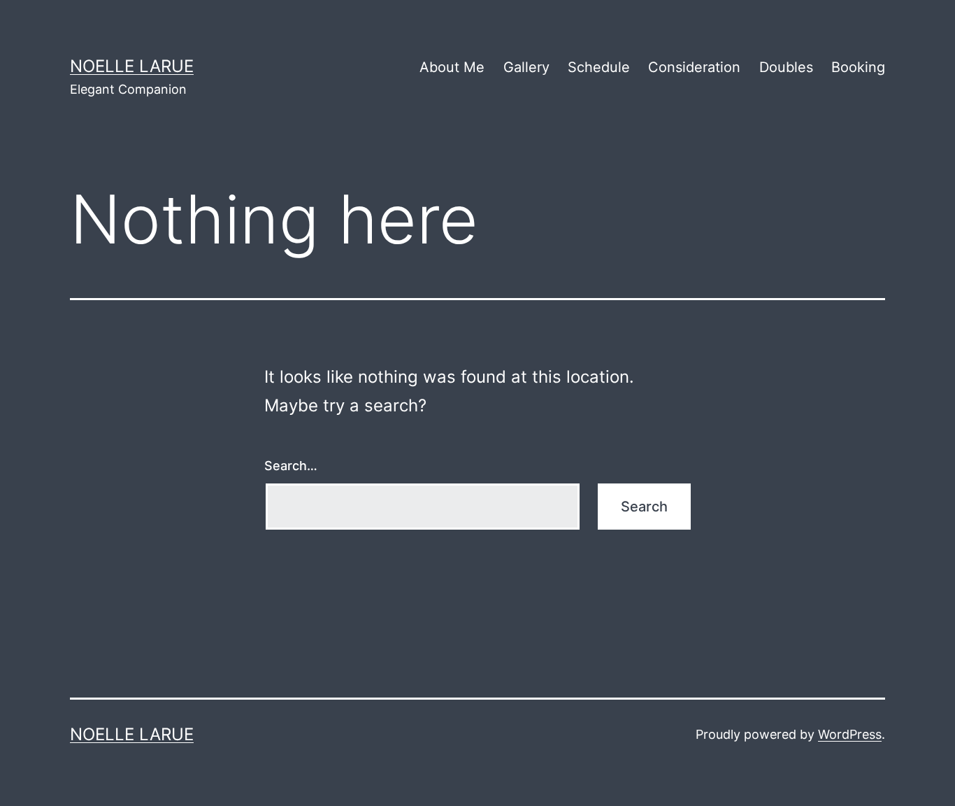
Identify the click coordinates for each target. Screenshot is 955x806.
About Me (451, 67)
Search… (290, 465)
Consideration (694, 67)
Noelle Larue (132, 66)
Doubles (786, 67)
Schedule (599, 67)
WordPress (850, 734)
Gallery (526, 67)
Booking (858, 67)
